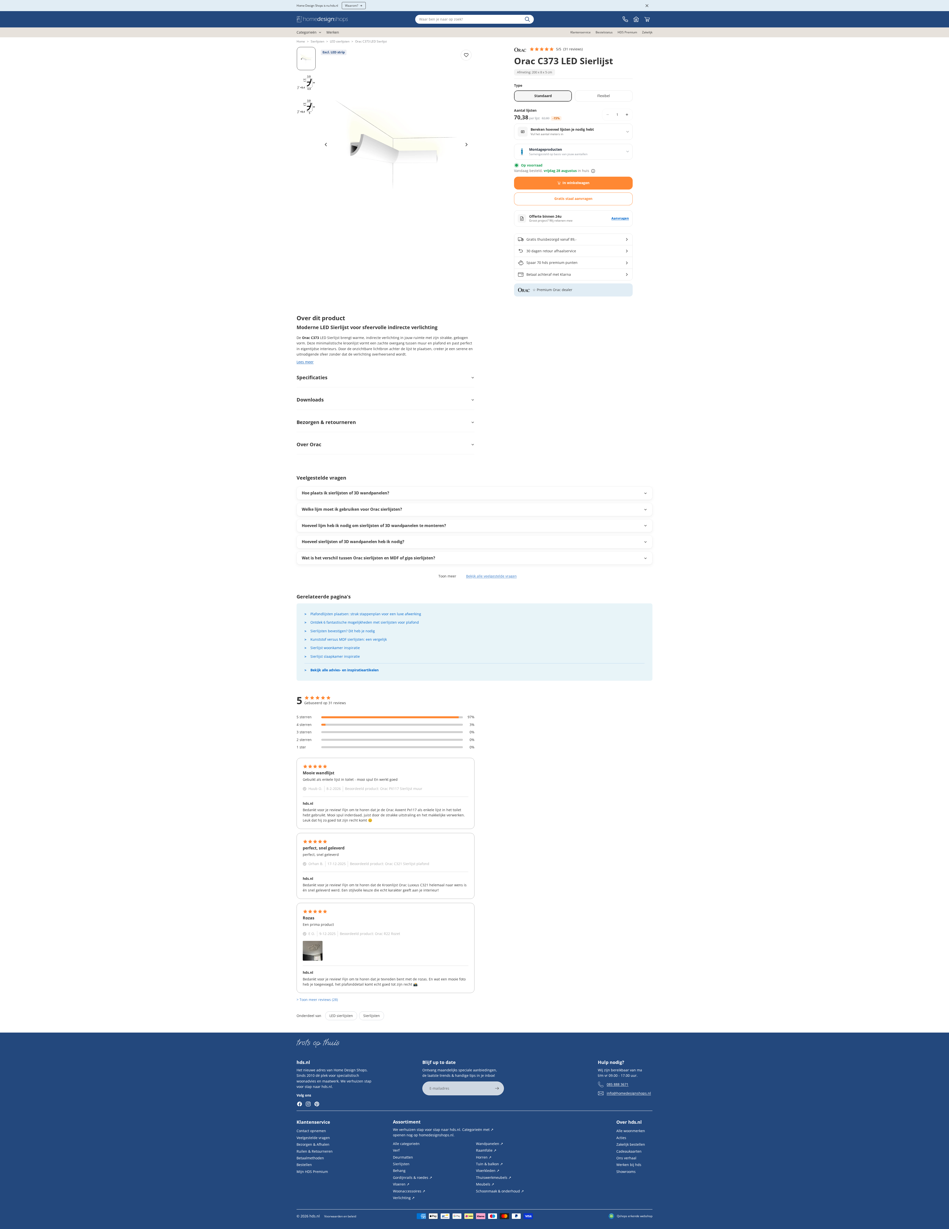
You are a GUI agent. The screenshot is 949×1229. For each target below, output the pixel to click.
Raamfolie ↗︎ (486, 1150)
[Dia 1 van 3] (306, 58)
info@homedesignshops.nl (629, 1093)
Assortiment (407, 1122)
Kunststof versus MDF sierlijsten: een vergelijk (348, 639)
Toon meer (447, 576)
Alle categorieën (406, 1143)
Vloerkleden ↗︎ (487, 1170)
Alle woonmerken (630, 1130)
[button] (556, 49)
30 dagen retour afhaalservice (551, 251)
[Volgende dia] (466, 144)
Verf (396, 1150)
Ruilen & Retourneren (315, 1151)
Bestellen (304, 1164)
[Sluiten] (647, 5)
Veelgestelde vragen (313, 1137)
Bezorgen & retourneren (326, 422)
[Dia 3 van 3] (306, 107)
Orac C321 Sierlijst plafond (407, 863)
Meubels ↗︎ (485, 1184)
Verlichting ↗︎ (404, 1197)
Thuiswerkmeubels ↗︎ (493, 1177)
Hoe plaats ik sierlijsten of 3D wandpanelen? (345, 493)
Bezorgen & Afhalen (313, 1144)
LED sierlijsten (339, 41)
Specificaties (312, 377)
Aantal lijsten (525, 110)
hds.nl (314, 1216)
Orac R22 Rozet (387, 933)
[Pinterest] (317, 1104)
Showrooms (626, 1171)
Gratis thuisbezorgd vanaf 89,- (551, 239)
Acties (621, 1137)
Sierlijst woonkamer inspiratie (335, 647)
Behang (399, 1170)
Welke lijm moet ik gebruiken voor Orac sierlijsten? (352, 509)
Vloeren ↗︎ (401, 1184)
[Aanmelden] (497, 1088)
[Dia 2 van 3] (306, 83)
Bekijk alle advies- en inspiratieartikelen (344, 670)
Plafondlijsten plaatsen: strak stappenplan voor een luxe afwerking (365, 614)
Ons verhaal (626, 1158)
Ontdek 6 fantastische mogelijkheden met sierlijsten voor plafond (364, 622)
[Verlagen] (607, 114)
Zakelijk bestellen (630, 1144)
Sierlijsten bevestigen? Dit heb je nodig (342, 631)
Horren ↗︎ (484, 1157)
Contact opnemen (311, 1130)
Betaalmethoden (310, 1158)
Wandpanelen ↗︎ (489, 1143)
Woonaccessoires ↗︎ (409, 1190)
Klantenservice (313, 1122)
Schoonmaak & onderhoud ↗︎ (500, 1190)
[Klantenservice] (625, 19)
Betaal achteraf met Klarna (548, 274)
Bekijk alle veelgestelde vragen (491, 576)
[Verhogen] (627, 114)
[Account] (636, 19)
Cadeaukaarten (629, 1151)
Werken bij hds (628, 1164)
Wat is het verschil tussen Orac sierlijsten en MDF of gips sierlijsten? (368, 558)
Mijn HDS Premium (312, 1171)
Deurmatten (403, 1157)
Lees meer (305, 362)
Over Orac (309, 444)
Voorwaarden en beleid (340, 1216)
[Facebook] (299, 1104)
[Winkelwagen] (647, 19)
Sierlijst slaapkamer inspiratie (335, 656)
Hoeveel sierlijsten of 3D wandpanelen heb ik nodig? (353, 541)
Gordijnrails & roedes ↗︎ (412, 1177)
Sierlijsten (317, 41)
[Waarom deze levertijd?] (593, 171)
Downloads (310, 399)
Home (301, 41)
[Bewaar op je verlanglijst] (466, 55)
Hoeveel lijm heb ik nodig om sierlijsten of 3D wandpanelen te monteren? (374, 525)
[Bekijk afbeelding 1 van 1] (313, 951)
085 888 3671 (617, 1084)
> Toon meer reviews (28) (317, 999)
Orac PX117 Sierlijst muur (401, 788)
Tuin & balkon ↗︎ (489, 1164)
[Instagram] (308, 1104)
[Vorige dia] (326, 144)
